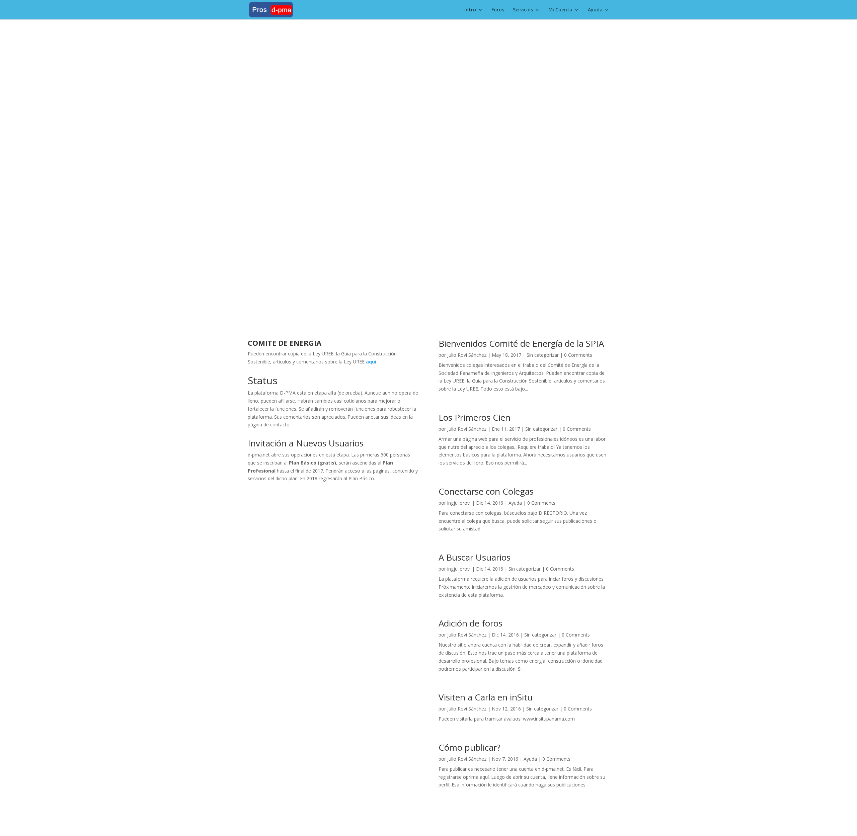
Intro (470, 10)
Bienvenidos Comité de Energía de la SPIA (521, 343)
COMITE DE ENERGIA (284, 343)
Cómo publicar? (469, 747)
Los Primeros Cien (475, 417)
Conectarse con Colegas (486, 491)
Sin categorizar (543, 355)
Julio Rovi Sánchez (466, 355)
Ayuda (595, 10)
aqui (371, 361)
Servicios (523, 10)
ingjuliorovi (459, 503)
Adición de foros (470, 623)
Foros (497, 10)
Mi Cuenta (560, 10)
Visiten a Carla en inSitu (486, 697)
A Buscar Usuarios (475, 557)
